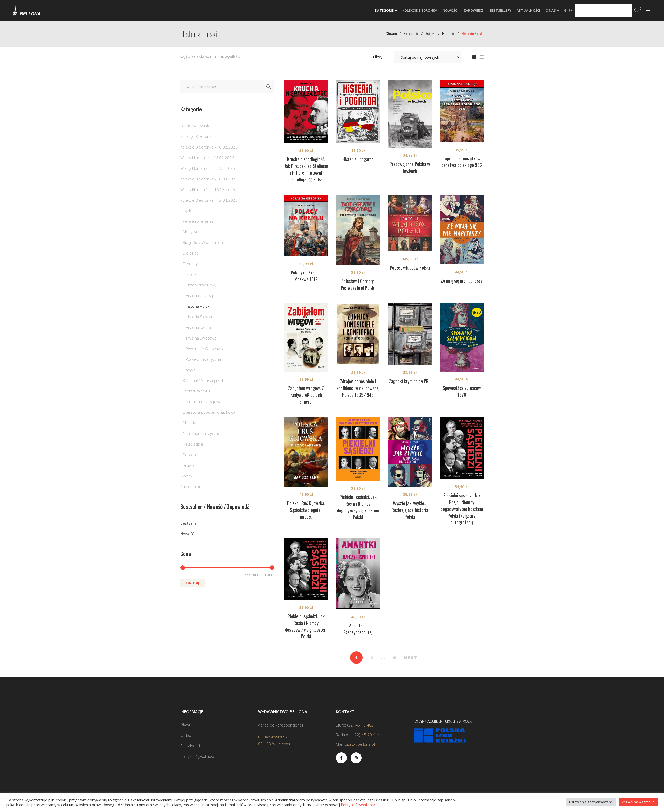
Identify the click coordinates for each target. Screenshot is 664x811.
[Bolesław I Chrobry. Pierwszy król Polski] (358, 230)
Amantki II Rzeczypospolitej (357, 629)
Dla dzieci (191, 253)
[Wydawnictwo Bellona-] (26, 10)
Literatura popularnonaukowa (209, 412)
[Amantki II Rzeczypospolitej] (358, 574)
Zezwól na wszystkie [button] (638, 802)
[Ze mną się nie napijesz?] (462, 229)
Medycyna (191, 231)
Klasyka (189, 369)
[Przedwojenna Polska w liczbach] (410, 114)
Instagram (570, 10)
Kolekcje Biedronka (196, 136)
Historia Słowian (199, 316)
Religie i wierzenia (198, 221)
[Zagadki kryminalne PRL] (410, 334)
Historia (189, 274)
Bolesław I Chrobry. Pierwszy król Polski (358, 284)
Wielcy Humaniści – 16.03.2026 (207, 189)
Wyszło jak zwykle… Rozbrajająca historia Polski (410, 510)
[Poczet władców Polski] (410, 223)
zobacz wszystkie (195, 125)
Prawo (188, 465)
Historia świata (198, 327)
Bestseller (189, 523)
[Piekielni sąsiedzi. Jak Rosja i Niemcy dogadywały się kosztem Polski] (358, 449)
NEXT (411, 657)
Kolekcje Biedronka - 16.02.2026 (209, 147)
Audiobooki (190, 486)
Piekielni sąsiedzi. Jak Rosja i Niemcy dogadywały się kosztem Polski (358, 506)
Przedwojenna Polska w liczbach (410, 167)
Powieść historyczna (203, 359)
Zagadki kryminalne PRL (410, 381)
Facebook (565, 10)
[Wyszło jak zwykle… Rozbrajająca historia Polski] (410, 452)
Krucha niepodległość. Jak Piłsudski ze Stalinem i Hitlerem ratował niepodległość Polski (306, 169)
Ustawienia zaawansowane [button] (591, 802)
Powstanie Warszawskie (206, 348)
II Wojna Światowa (200, 338)
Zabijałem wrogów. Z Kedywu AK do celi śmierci (306, 395)
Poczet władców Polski (410, 267)
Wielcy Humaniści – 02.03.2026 (207, 168)
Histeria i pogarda (358, 159)
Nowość (187, 533)
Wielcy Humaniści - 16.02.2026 (207, 157)
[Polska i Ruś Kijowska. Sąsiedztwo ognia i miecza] (306, 452)
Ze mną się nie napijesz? (462, 280)
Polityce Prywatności (358, 804)
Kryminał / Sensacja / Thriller (207, 380)
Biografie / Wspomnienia (204, 242)
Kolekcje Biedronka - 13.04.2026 (209, 200)
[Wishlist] (636, 10)
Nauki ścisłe (193, 444)
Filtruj (192, 582)
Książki (186, 210)
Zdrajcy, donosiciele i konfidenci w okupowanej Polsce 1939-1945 (358, 388)
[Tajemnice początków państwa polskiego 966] (462, 111)
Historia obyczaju (200, 295)
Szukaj (268, 86)
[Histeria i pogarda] (358, 111)
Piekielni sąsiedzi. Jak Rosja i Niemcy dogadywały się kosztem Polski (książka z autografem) (462, 509)
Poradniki (191, 454)
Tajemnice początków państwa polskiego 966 (461, 161)
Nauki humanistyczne (201, 433)
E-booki (186, 475)
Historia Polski (197, 306)
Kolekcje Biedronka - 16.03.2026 (209, 178)
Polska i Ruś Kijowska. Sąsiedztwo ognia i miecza (306, 510)
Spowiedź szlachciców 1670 (462, 391)
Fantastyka (192, 263)
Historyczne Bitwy (200, 284)
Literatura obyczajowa (202, 401)
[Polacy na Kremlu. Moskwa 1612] (306, 226)
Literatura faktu (196, 390)
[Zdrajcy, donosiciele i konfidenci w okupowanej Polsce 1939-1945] (358, 334)
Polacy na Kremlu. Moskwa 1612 (306, 276)
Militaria (189, 422)
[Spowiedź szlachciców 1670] (462, 337)
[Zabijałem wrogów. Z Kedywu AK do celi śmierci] (306, 337)
